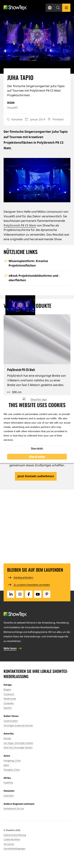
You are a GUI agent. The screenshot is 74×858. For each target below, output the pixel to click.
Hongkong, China (12, 760)
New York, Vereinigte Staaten (18, 747)
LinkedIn (10, 594)
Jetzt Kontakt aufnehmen (36, 476)
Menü (66, 8)
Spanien (8, 707)
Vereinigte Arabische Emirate (18, 725)
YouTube (37, 594)
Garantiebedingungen (15, 848)
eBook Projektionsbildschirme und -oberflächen (34, 278)
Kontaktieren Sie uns (14, 808)
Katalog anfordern (23, 577)
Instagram (19, 594)
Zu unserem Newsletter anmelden (31, 584)
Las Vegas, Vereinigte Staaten (18, 742)
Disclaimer (9, 843)
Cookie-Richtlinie (12, 839)
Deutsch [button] (50, 8)
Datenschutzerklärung (15, 834)
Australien (9, 795)
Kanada (7, 738)
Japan (6, 764)
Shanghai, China (12, 769)
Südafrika (8, 782)
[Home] (15, 7)
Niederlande (10, 698)
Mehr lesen (10, 648)
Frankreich (9, 694)
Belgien (7, 689)
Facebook (28, 594)
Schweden (9, 703)
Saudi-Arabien (11, 720)
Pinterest (46, 594)
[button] (58, 8)
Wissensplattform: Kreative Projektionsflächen (28, 263)
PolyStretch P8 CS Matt (20, 225)
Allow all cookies (37, 456)
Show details (37, 448)
